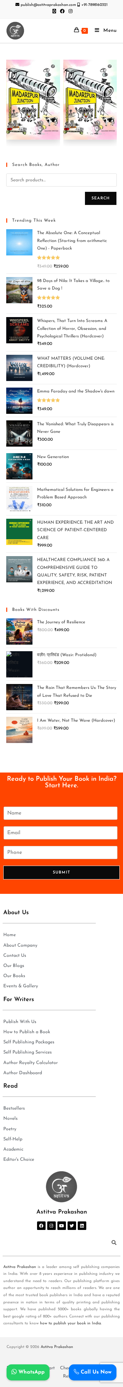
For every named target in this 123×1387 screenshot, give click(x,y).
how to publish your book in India (70, 1323)
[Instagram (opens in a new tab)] (69, 12)
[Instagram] (51, 1225)
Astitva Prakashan (19, 1267)
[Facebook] (41, 1225)
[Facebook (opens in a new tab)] (62, 12)
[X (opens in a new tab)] (54, 12)
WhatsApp (31, 1372)
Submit (61, 872)
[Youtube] (61, 1225)
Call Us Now (95, 1372)
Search (101, 198)
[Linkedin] (82, 1225)
